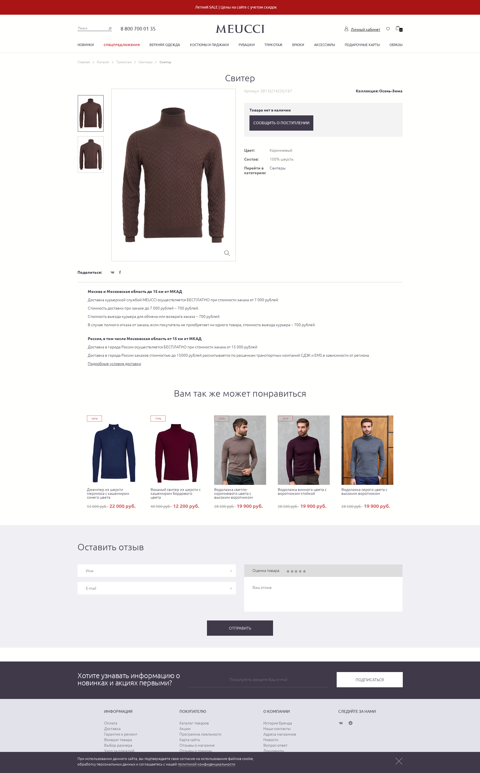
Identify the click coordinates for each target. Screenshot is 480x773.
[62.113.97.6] (240, 28)
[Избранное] (388, 29)
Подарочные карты (362, 45)
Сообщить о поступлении (281, 123)
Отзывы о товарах (195, 751)
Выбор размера (118, 745)
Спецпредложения (122, 45)
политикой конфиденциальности (206, 764)
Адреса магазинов (279, 734)
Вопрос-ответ (275, 745)
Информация (118, 711)
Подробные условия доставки (114, 363)
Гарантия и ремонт (120, 734)
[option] (174, 175)
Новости (270, 739)
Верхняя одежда (164, 45)
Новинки (86, 45)
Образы (395, 45)
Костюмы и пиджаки (209, 45)
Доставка (112, 728)
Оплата (110, 723)
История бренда (277, 723)
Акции (185, 728)
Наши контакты (277, 728)
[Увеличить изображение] (227, 252)
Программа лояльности (200, 734)
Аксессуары (324, 45)
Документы (273, 751)
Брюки (298, 45)
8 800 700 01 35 (138, 29)
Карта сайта (189, 739)
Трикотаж (273, 45)
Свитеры (278, 168)
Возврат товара (118, 739)
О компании (276, 711)
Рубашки (247, 45)
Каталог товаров (194, 723)
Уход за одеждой (119, 751)
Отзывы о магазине (197, 745)
